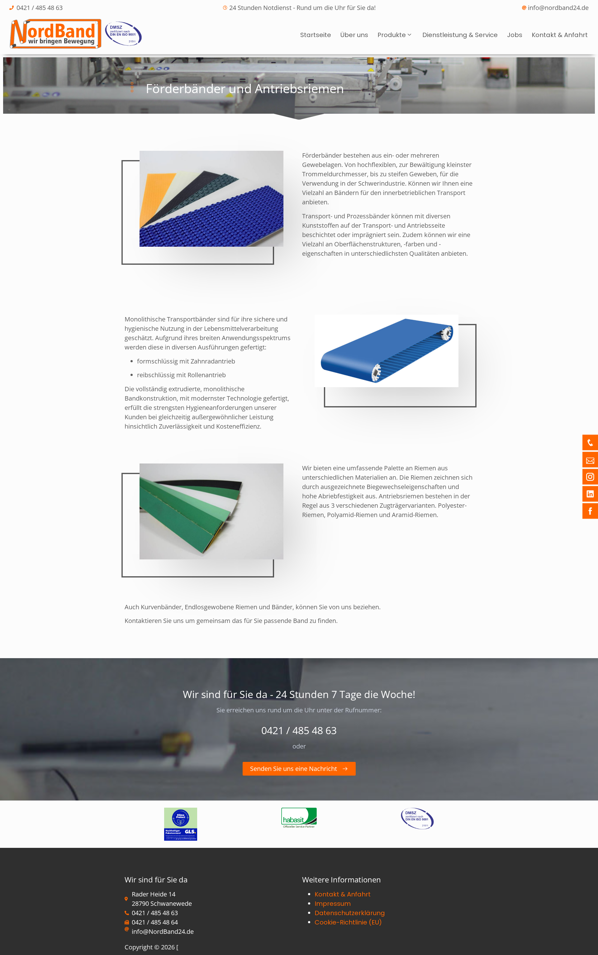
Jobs (514, 35)
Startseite (315, 35)
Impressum (333, 903)
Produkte (391, 35)
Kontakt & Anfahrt (560, 35)
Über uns (354, 35)
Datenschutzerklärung (350, 913)
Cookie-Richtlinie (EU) (348, 922)
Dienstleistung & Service (460, 35)
